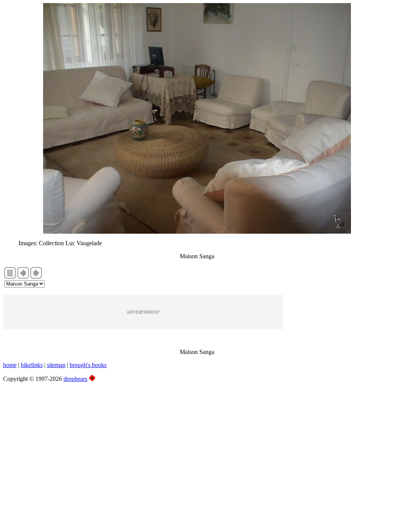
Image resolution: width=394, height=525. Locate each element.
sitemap (56, 365)
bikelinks (32, 365)
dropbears (75, 378)
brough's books (88, 365)
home (10, 365)
